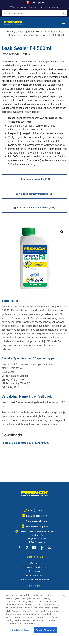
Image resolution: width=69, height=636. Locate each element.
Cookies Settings (20, 630)
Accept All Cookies (45, 630)
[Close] (63, 595)
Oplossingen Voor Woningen (31, 31)
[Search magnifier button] (64, 13)
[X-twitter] (49, 547)
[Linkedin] (26, 547)
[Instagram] (18, 547)
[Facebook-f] (41, 547)
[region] (34, 613)
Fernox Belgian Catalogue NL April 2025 (26, 442)
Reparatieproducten (27, 35)
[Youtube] (34, 547)
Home (10, 31)
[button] (63, 22)
